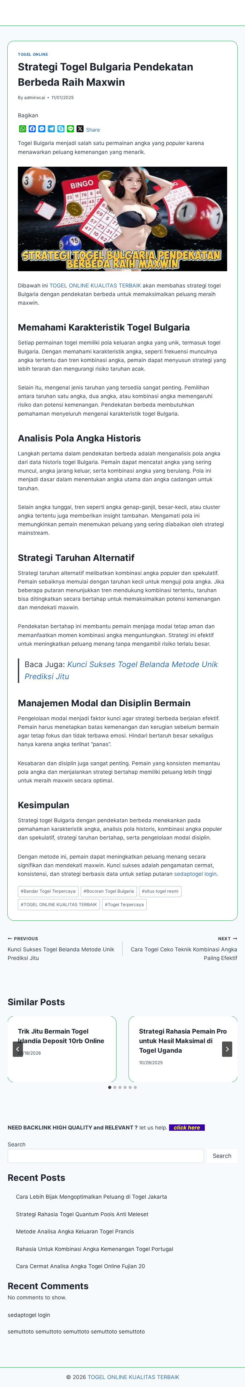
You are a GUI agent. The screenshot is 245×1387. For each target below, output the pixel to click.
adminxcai (34, 97)
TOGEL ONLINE (33, 54)
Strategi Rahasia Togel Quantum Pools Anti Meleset (82, 1214)
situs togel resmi (160, 891)
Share (93, 130)
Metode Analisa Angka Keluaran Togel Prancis (75, 1231)
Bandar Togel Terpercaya (48, 891)
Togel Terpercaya (124, 904)
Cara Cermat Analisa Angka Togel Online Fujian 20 (80, 1266)
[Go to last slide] (18, 1049)
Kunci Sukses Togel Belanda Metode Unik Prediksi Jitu (61, 949)
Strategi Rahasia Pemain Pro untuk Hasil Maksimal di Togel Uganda (183, 1041)
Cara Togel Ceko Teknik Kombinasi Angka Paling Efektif (184, 949)
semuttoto (21, 1331)
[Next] (227, 1049)
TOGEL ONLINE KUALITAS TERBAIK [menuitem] (95, 285)
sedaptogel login (29, 1315)
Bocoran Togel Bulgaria (109, 891)
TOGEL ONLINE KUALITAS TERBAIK (59, 904)
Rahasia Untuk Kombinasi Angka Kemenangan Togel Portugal (94, 1249)
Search (17, 1144)
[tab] (109, 1087)
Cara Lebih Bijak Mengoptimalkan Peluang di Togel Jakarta (91, 1197)
